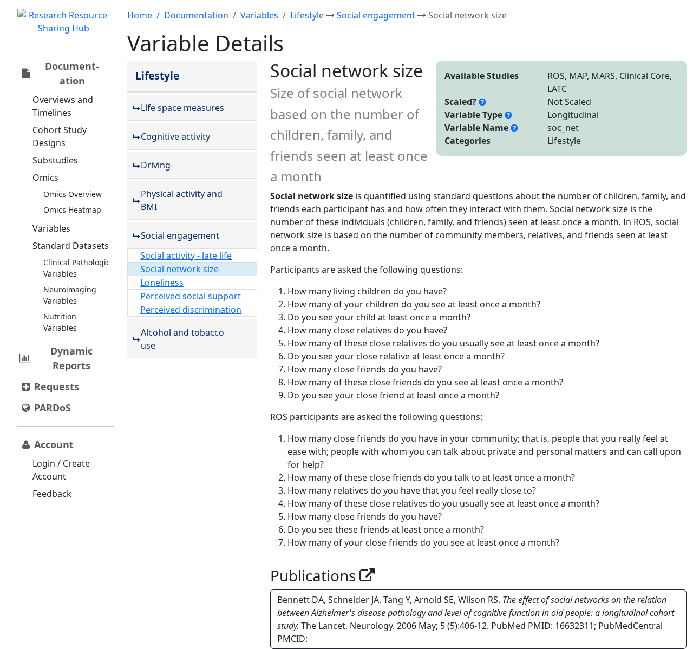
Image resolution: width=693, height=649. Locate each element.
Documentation (196, 15)
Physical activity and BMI (182, 200)
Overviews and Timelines (62, 106)
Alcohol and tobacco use (182, 338)
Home (139, 15)
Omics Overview (72, 194)
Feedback (51, 494)
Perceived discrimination (190, 310)
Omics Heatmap (72, 210)
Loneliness (162, 283)
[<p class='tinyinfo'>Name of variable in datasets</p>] (514, 128)
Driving (156, 165)
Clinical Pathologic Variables (76, 268)
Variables (51, 228)
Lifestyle (307, 15)
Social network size (179, 269)
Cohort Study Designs (59, 136)
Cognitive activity (175, 136)
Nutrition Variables (60, 322)
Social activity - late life (186, 255)
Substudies (55, 160)
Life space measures (182, 108)
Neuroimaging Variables (69, 295)
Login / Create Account (61, 469)
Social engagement (376, 15)
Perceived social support (190, 296)
